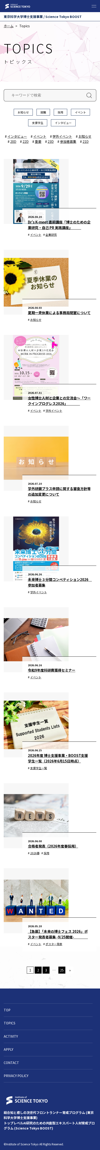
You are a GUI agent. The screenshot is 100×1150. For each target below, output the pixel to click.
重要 (38, 141)
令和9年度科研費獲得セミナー (51, 670)
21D (86, 141)
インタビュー (63, 123)
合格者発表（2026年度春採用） (53, 846)
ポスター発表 (54, 944)
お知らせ (23, 112)
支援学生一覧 (38, 768)
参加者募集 (68, 141)
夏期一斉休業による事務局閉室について (59, 312)
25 (62, 970)
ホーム (8, 26)
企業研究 (51, 235)
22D (26, 141)
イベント (80, 112)
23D (51, 141)
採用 (60, 112)
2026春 (35, 853)
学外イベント (62, 136)
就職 (43, 112)
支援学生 (37, 123)
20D (13, 141)
